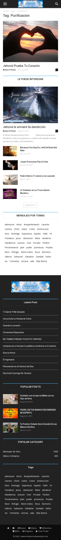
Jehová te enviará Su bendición (24, 127)
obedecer (46, 238)
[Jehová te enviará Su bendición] (30, 104)
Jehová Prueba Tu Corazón (21, 66)
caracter (45, 224)
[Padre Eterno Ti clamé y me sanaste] (10, 179)
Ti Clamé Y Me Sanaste (14, 312)
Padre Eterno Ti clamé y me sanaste (37, 176)
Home (5, 11)
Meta (37, 238)
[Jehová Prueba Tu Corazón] (30, 41)
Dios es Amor (9, 353)
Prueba (49, 247)
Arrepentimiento (31, 224)
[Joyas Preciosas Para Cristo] (10, 165)
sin (6, 261)
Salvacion (18, 256)
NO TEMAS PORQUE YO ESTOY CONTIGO (22, 339)
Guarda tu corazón (11, 325)
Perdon (45, 242)
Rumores (46, 252)
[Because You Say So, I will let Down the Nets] (10, 151)
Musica (23, 528)
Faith (45, 233)
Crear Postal (43, 531)
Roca (37, 252)
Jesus (18, 238)
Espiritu (37, 233)
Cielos (24, 229)
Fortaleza (9, 238)
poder (29, 247)
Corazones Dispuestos (13, 332)
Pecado (36, 242)
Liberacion (28, 238)
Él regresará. (9, 359)
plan (22, 247)
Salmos (8, 256)
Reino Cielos (27, 252)
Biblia (17, 531)
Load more (29, 205)
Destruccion (43, 229)
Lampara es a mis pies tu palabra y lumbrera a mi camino (29, 346)
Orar (29, 242)
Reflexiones (46, 528)
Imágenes (29, 531)
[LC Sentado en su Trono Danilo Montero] (10, 194)
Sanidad (39, 256)
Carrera (8, 229)
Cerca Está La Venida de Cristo (17, 319)
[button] (57, 4)
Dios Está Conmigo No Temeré (17, 373)
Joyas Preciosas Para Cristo (34, 162)
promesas (39, 247)
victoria (24, 261)
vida (32, 261)
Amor (19, 224)
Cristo (32, 229)
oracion (21, 242)
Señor (48, 256)
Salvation (29, 256)
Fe (51, 233)
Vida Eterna (41, 261)
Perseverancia (11, 247)
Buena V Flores (9, 70)
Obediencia (10, 242)
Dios (7, 233)
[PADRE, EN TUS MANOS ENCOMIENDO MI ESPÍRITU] (10, 413)
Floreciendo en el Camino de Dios (18, 366)
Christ (16, 229)
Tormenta (14, 261)
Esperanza (27, 233)
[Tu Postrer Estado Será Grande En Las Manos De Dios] (10, 427)
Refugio (15, 252)
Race (7, 252)
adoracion (9, 224)
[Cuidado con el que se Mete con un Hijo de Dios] (10, 399)
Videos (34, 528)
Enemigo (15, 233)
